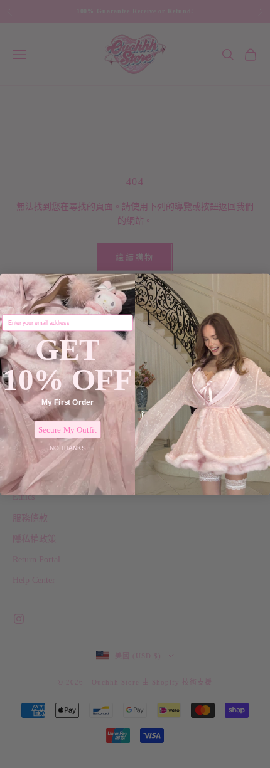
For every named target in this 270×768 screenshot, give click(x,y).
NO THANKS (68, 447)
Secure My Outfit (67, 429)
